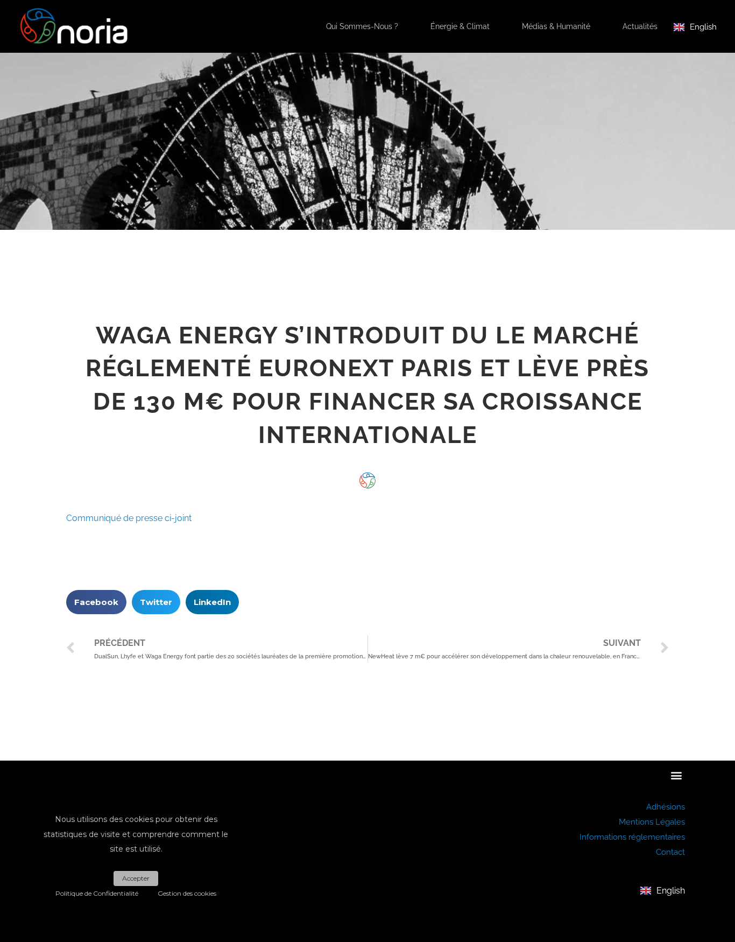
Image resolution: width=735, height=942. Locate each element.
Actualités (640, 26)
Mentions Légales (652, 822)
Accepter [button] (136, 878)
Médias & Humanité (556, 26)
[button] (96, 602)
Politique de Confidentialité (96, 893)
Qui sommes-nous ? (362, 26)
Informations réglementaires (632, 837)
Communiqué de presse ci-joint (129, 518)
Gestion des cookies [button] (187, 893)
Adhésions (665, 807)
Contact (670, 852)
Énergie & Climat (460, 26)
